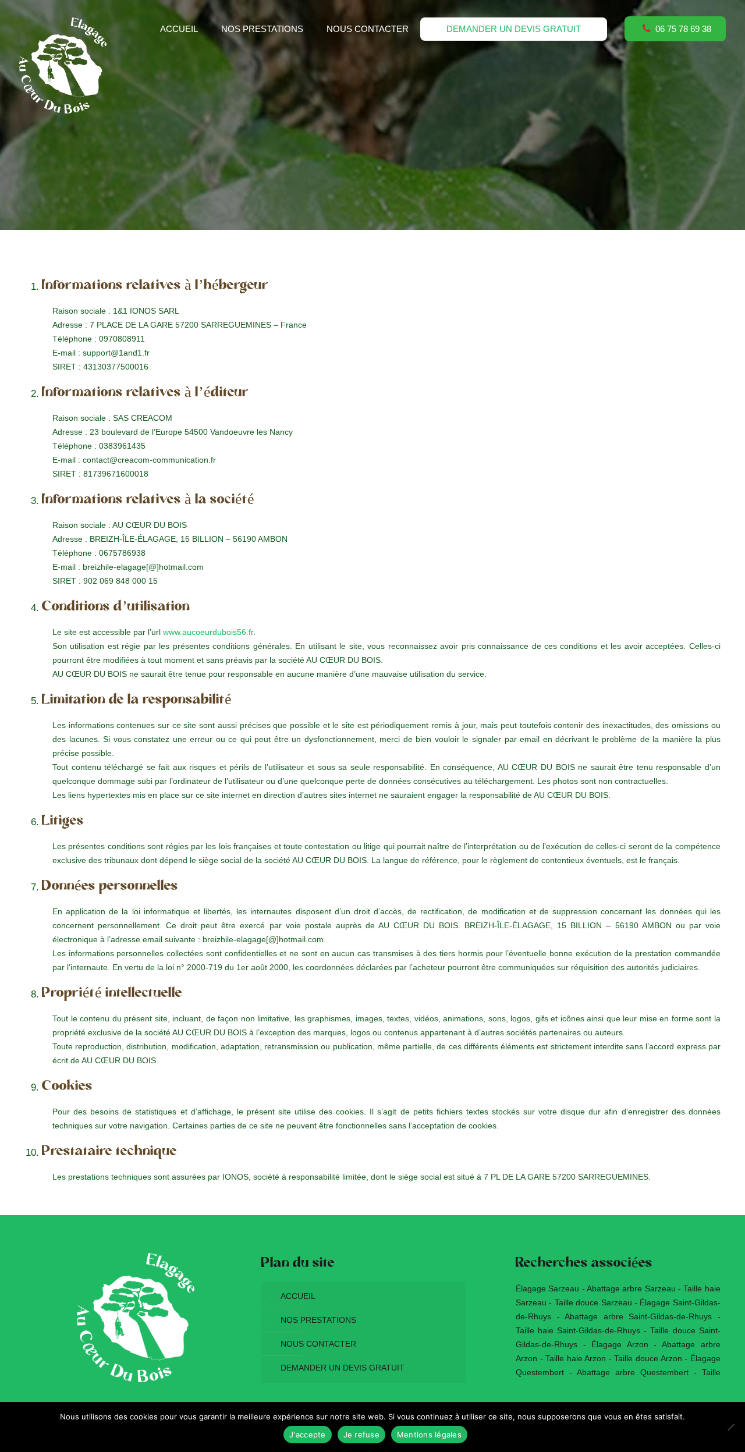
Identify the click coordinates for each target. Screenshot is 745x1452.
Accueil (298, 1296)
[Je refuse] (730, 1427)
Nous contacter (318, 1343)
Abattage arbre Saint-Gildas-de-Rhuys (638, 1316)
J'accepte (307, 1434)
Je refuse (361, 1434)
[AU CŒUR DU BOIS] (63, 65)
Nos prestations (318, 1320)
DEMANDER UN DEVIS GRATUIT (343, 1367)
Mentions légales (429, 1434)
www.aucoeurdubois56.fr (208, 632)
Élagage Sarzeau (547, 1288)
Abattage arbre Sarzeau (631, 1288)
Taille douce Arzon (648, 1358)
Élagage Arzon (619, 1344)
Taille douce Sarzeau (593, 1302)
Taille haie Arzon (575, 1358)
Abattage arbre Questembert (633, 1372)
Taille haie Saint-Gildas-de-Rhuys (578, 1330)
